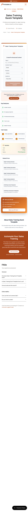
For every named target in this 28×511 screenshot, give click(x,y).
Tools (8, 32)
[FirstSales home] (6, 4)
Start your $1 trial (13, 210)
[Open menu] (25, 4)
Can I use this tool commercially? (10, 295)
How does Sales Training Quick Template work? (12, 276)
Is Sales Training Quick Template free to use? (13, 281)
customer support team (8, 307)
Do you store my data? (7, 299)
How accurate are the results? (9, 285)
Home (4, 32)
